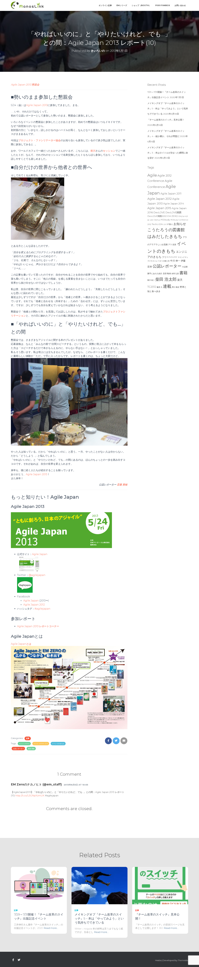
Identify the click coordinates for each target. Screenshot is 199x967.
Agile (152, 175)
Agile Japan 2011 (170, 193)
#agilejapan (42, 608)
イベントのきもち (58, 744)
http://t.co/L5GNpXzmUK (30, 795)
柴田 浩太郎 (166, 279)
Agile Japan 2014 (173, 203)
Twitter (19, 960)
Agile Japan (31, 600)
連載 (167, 286)
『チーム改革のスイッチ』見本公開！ (165, 119)
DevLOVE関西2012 (157, 216)
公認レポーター (18, 749)
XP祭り (170, 224)
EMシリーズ (121, 5)
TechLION (157, 224)
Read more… (51, 928)
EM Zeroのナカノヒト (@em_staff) (36, 784)
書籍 (183, 272)
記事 (27, 738)
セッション (109, 150)
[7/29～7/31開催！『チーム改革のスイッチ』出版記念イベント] (39, 885)
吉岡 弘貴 (175, 273)
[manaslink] (27, 5)
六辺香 (185, 267)
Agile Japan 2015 (159, 208)
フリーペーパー (169, 257)
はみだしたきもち (164, 236)
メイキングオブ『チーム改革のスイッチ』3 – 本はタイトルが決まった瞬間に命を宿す (167, 152)
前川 (92, 150)
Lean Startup (155, 220)
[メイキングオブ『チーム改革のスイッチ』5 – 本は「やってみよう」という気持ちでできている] (99, 885)
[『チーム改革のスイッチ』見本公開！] (160, 885)
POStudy (165, 219)
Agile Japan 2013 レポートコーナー (38, 626)
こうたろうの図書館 (166, 229)
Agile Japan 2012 (34, 604)
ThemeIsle (183, 960)
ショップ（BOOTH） (141, 5)
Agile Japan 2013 (21, 84)
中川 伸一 (175, 260)
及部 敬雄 (167, 273)
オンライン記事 (105, 5)
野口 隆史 (175, 287)
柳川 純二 (151, 280)
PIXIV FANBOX (162, 5)
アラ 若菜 (172, 244)
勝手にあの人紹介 (154, 273)
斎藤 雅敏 (122, 484)
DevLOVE (159, 212)
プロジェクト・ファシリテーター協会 (39, 140)
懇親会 (35, 84)
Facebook (13, 960)
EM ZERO (172, 216)
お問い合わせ (180, 5)
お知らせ (180, 224)
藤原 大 (159, 287)
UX (164, 224)
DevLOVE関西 (173, 212)
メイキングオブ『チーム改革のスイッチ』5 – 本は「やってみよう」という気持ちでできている (167, 108)
